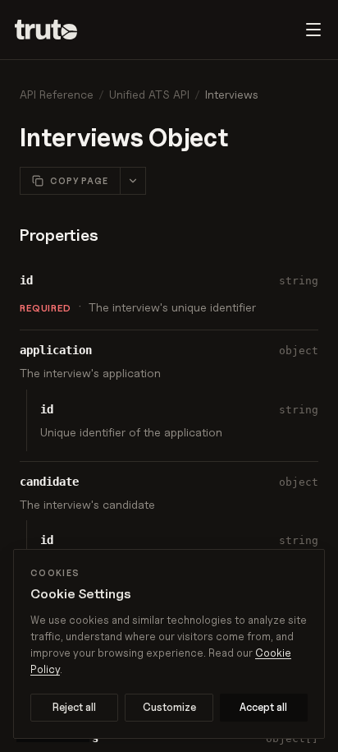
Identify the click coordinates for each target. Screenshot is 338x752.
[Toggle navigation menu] (313, 29)
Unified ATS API (149, 94)
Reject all (74, 706)
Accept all (263, 706)
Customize (169, 706)
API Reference (57, 94)
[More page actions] (132, 181)
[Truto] (56, 29)
